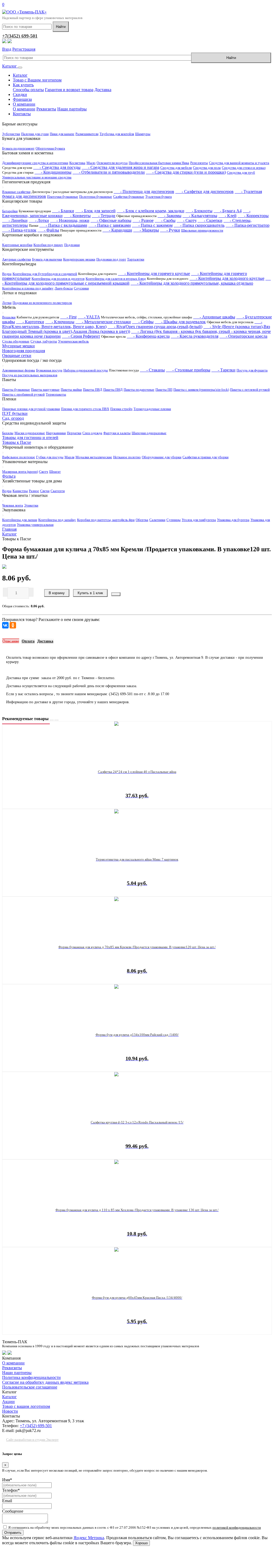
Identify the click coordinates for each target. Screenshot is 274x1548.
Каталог (10, 66)
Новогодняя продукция (23, 350)
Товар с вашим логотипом (26, 1406)
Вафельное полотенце (18, 457)
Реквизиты (46, 109)
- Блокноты (198, 211)
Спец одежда (92, 433)
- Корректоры (253, 215)
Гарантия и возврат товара (69, 89)
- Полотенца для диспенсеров (144, 191)
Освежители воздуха (112, 163)
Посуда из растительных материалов (29, 375)
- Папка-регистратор (247, 225)
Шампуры (142, 134)
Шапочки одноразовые (149, 433)
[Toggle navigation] (20, 67)
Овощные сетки (16, 355)
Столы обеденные (15, 341)
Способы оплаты (28, 89)
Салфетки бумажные (128, 197)
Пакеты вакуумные (45, 390)
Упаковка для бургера (233, 520)
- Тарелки (223, 370)
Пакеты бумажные (16, 390)
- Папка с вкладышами (63, 225)
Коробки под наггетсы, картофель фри (106, 520)
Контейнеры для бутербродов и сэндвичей (45, 274)
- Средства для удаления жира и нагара (120, 167)
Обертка (142, 520)
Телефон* (11, 1490)
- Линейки (15, 220)
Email (7, 1500)
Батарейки (10, 211)
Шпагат (55, 472)
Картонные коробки (17, 245)
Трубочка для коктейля (117, 134)
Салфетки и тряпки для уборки (205, 457)
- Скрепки (209, 220)
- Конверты (77, 215)
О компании (24, 104)
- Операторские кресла (243, 336)
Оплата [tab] (28, 641)
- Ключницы (59, 321)
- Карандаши (117, 230)
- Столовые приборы (188, 370)
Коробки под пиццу (48, 245)
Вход (6, 49)
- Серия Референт (81, 336)
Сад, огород (13, 418)
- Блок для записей (95, 211)
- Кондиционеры (53, 172)
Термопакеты (56, 394)
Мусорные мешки (18, 346)
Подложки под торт (111, 259)
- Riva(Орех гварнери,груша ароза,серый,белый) (155, 326)
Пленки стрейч (121, 409)
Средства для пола (207, 168)
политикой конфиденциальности (236, 1527)
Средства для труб (241, 172)
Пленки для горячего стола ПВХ (85, 409)
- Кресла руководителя (194, 336)
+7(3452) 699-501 (19, 36)
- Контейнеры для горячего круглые (154, 273)
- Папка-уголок (19, 230)
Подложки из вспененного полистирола (42, 303)
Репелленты (199, 163)
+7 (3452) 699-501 (36, 1425)
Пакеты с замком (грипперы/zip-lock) (201, 390)
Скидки (20, 94)
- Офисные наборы (110, 220)
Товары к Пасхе (16, 442)
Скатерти (58, 491)
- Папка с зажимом (152, 225)
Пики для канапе (62, 134)
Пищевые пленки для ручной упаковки (31, 409)
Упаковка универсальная (35, 525)
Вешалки (9, 317)
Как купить (23, 85)
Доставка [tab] (45, 641)
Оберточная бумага (50, 148)
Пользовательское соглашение (29, 1387)
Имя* (7, 1480)
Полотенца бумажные (95, 197)
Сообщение (12, 1511)
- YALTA (89, 317)
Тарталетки (135, 259)
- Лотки (39, 220)
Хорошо (141, 1543)
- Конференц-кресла (148, 336)
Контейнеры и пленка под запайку (28, 288)
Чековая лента (12, 505)
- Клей (227, 215)
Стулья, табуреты (44, 341)
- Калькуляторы (199, 215)
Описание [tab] (10, 641)
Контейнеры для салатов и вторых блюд (116, 279)
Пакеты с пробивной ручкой (23, 394)
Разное (34, 491)
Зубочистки (11, 134)
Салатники (157, 520)
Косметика (77, 163)
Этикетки (31, 505)
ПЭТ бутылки (15, 413)
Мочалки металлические (93, 457)
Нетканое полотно (127, 457)
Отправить (12, 1533)
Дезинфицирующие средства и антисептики (35, 163)
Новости (10, 1411)
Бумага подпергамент (18, 148)
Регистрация (23, 49)
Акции (8, 1401)
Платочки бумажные (62, 197)
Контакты (22, 113)
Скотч (43, 472)
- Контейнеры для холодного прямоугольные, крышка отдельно (192, 283)
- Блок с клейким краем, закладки (150, 211)
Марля (69, 457)
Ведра (7, 274)
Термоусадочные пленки (152, 409)
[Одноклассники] (13, 625)
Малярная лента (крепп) (20, 472)
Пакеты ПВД (92, 390)
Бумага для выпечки (47, 259)
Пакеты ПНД (113, 390)
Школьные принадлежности (202, 230)
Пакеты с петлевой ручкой (250, 390)
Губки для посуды (49, 457)
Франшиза (22, 99)
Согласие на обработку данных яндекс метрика (45, 1382)
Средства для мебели (176, 168)
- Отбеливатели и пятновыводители (109, 172)
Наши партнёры (72, 109)
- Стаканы (152, 370)
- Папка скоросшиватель (199, 225)
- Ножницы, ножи (69, 220)
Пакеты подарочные (139, 390)
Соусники (81, 288)
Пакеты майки (71, 390)
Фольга (9, 476)
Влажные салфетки (16, 192)
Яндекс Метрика (89, 1537)
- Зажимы (169, 215)
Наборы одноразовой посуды (85, 370)
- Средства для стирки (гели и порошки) (186, 172)
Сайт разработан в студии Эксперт (32, 1440)
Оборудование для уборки (161, 457)
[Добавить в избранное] (115, 594)
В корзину (57, 593)
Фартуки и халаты (117, 433)
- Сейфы (143, 321)
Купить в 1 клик (90, 593)
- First (68, 317)
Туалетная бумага (158, 197)
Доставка (102, 89)
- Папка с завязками (109, 225)
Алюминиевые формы (18, 370)
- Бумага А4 (228, 211)
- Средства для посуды (57, 167)
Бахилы (7, 433)
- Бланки (63, 211)
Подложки (72, 245)
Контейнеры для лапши (19, 520)
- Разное (143, 220)
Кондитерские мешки (79, 259)
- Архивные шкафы (214, 317)
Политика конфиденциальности (31, 1377)
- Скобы (165, 220)
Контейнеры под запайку (57, 520)
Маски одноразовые (29, 433)
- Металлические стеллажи (103, 321)
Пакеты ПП (163, 390)
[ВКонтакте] (5, 625)
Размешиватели (86, 134)
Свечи (45, 491)
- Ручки (170, 230)
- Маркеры (146, 230)
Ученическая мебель (73, 341)
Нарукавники (56, 433)
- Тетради (103, 215)
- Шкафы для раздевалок (180, 321)
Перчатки (74, 433)
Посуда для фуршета (252, 370)
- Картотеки (30, 321)
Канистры (20, 491)
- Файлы (48, 230)
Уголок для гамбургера (199, 520)
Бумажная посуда (49, 370)
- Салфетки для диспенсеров (204, 191)
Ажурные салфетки (16, 259)
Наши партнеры (17, 1372)
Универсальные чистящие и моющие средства (36, 177)
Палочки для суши (35, 134)
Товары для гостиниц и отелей (30, 437)
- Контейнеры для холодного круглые (226, 278)
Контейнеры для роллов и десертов (58, 279)
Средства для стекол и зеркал (243, 168)
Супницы (173, 520)
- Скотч (186, 220)
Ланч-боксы (64, 288)
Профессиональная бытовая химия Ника (159, 163)
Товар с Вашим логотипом (37, 80)
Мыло (91, 163)
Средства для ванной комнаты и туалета (239, 163)
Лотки (7, 303)
